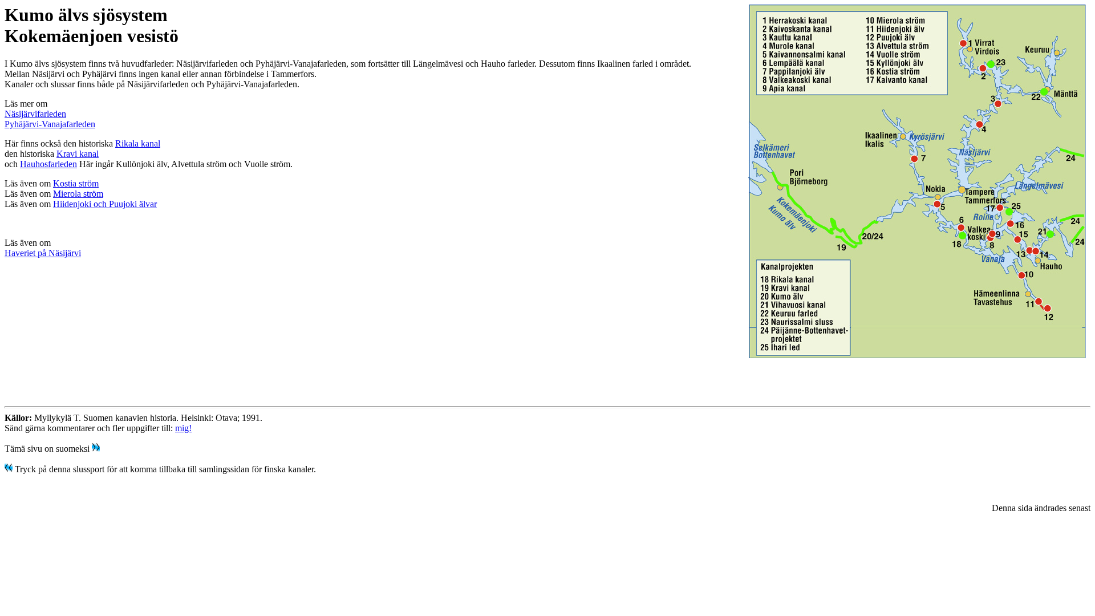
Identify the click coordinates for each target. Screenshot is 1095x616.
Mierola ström (78, 193)
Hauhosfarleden (48, 164)
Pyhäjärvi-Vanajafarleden (50, 124)
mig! (183, 428)
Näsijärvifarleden (35, 114)
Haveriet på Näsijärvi (43, 253)
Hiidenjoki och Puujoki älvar (105, 204)
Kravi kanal (77, 154)
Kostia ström (76, 183)
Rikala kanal (137, 143)
